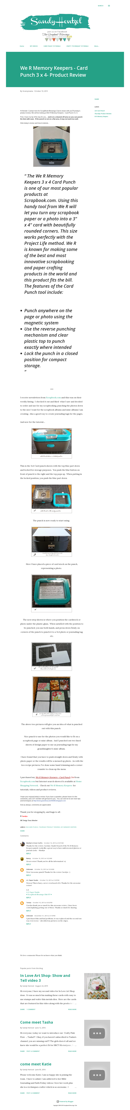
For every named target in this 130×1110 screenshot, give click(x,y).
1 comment (31, 1009)
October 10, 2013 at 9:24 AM (44, 869)
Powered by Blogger (66, 1101)
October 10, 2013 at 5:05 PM (49, 880)
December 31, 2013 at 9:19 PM (45, 916)
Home (22, 46)
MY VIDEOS (34, 46)
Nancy (28, 858)
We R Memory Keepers (61, 785)
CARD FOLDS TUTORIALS (52, 46)
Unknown (29, 869)
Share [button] (97, 99)
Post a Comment (33, 1051)
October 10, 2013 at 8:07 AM (54, 843)
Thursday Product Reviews (103, 114)
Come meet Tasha (36, 1022)
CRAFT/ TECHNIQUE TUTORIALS (77, 46)
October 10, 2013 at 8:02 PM (42, 903)
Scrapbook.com (53, 397)
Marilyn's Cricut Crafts (34, 843)
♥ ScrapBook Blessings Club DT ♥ (39, 894)
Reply (28, 853)
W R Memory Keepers (101, 116)
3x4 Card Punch (100, 111)
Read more (72, 1009)
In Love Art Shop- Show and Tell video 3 (45, 978)
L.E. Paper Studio (32, 880)
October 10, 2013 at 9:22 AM (42, 858)
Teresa (28, 903)
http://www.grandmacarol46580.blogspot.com (49, 801)
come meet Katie (35, 1064)
